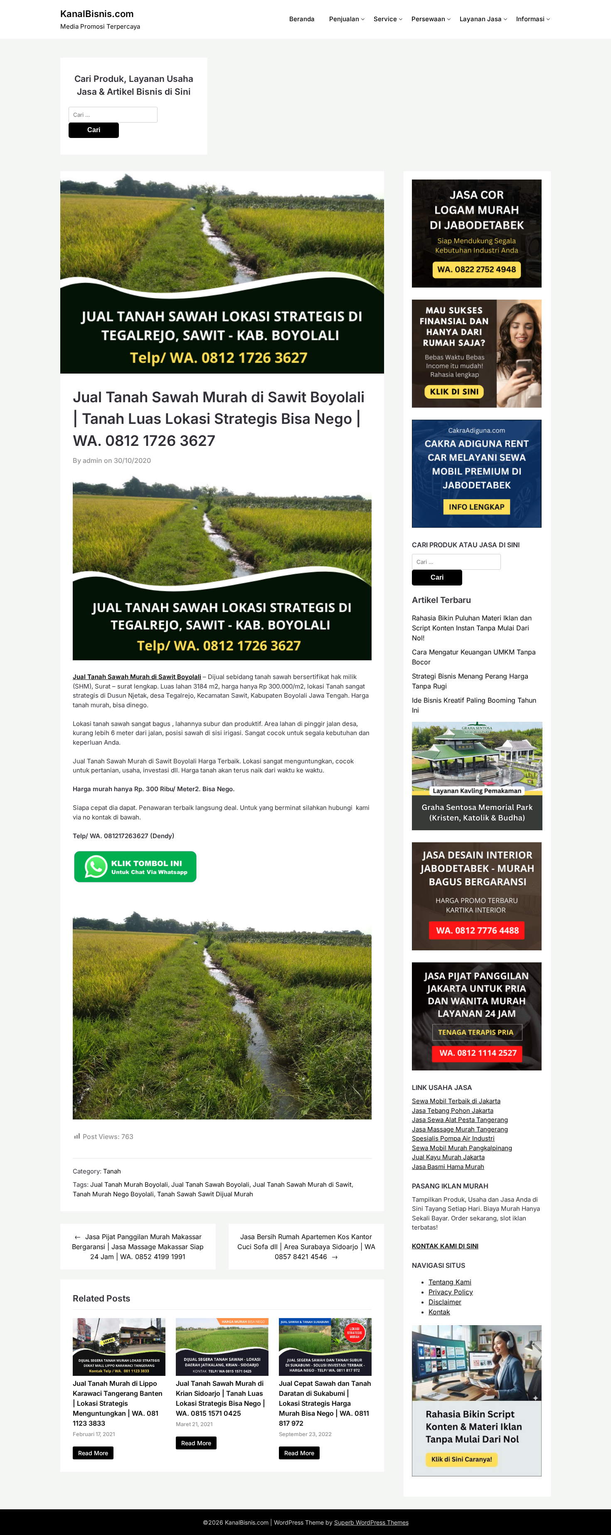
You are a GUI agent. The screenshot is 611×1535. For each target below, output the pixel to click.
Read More (93, 1452)
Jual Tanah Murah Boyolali (129, 1184)
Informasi (530, 19)
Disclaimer (445, 1302)
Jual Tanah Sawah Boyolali (210, 1184)
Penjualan (344, 19)
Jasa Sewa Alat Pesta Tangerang (460, 1120)
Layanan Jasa (481, 19)
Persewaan (428, 19)
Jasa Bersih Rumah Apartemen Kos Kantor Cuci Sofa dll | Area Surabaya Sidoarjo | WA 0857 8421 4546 (306, 1246)
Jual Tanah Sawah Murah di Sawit (302, 1184)
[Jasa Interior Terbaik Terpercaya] (477, 948)
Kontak (439, 1312)
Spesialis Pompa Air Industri (453, 1138)
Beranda (302, 19)
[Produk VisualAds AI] (477, 1474)
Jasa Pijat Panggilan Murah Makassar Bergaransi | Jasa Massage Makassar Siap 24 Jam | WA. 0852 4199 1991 (138, 1246)
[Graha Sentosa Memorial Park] (477, 828)
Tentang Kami (450, 1282)
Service (385, 19)
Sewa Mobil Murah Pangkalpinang (462, 1148)
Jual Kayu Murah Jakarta (448, 1157)
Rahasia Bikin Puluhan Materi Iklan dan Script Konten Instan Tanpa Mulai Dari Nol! (472, 628)
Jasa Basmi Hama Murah (448, 1167)
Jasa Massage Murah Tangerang (460, 1129)
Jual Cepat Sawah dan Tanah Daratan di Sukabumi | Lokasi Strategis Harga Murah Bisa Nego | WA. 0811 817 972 (325, 1403)
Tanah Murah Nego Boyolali (113, 1194)
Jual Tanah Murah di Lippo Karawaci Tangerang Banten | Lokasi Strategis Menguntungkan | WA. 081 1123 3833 (118, 1403)
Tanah (112, 1171)
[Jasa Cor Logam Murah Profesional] (477, 285)
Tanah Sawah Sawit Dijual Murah (205, 1194)
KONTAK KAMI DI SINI (445, 1246)
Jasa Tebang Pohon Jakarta (452, 1110)
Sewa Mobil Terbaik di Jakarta (456, 1101)
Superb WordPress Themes (371, 1522)
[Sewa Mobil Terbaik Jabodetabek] (477, 525)
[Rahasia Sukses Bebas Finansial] (477, 405)
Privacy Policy (451, 1292)
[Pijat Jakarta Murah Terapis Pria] (477, 1068)
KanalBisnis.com (97, 13)
